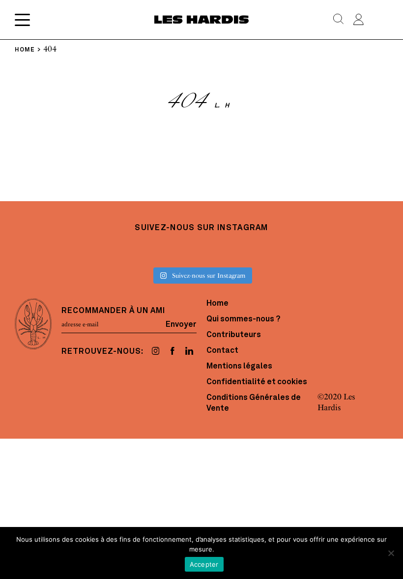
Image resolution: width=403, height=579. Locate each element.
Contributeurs (233, 335)
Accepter (204, 564)
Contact (222, 351)
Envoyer (181, 324)
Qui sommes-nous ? (243, 319)
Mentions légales (239, 366)
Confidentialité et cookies (256, 382)
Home (217, 304)
